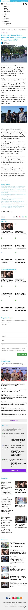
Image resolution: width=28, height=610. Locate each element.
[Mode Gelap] (23, 4)
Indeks (9, 602)
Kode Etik (14, 602)
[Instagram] (15, 598)
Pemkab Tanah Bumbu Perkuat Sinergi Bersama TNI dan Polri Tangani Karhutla (13, 195)
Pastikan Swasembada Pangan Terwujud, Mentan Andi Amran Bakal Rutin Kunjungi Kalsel (18, 441)
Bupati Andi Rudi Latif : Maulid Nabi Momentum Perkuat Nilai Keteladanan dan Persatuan (12, 202)
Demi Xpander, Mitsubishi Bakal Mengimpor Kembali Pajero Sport (18, 465)
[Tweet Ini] (17, 217)
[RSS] (21, 598)
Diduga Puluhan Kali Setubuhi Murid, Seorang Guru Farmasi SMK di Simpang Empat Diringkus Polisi (13, 187)
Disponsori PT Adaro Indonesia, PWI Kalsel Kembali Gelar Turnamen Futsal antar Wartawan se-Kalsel (18, 453)
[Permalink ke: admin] (2, 43)
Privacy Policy (21, 602)
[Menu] (2, 4)
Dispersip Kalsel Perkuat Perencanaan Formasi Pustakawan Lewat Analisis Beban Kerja (20, 507)
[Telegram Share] (23, 217)
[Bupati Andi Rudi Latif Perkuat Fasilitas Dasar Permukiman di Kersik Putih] (21, 240)
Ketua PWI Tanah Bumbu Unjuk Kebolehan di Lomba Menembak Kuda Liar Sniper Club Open (7, 493)
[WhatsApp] (18, 598)
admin (5, 42)
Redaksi (5, 602)
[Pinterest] (13, 598)
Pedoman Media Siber (17, 604)
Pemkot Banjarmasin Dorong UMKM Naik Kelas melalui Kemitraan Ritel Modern (20, 526)
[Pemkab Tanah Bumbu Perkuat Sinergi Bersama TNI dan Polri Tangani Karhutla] (7, 240)
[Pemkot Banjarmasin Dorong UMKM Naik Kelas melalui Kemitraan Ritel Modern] (21, 519)
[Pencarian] (26, 4)
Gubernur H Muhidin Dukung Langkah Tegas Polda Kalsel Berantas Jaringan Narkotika (13, 385)
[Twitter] (10, 598)
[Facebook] (7, 598)
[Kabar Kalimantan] (9, 4)
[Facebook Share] (14, 217)
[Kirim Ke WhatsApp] (26, 217)
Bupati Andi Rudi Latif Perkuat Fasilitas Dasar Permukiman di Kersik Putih (12, 199)
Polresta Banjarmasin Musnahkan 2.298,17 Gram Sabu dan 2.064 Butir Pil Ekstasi (13, 415)
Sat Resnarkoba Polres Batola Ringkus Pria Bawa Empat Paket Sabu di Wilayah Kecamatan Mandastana (13, 409)
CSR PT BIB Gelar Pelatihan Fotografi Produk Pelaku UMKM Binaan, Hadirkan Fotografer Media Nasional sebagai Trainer (13, 191)
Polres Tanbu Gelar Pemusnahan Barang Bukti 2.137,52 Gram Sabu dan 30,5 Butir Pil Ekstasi (14, 390)
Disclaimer (8, 604)
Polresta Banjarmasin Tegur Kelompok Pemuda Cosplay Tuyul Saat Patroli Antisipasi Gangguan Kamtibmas (14, 403)
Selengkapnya (13, 420)
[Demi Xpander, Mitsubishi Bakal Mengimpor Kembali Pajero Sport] (14, 460)
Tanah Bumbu (4, 33)
